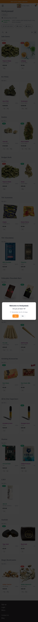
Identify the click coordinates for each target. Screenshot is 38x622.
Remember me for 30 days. (20, 312)
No (23, 316)
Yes (16, 316)
